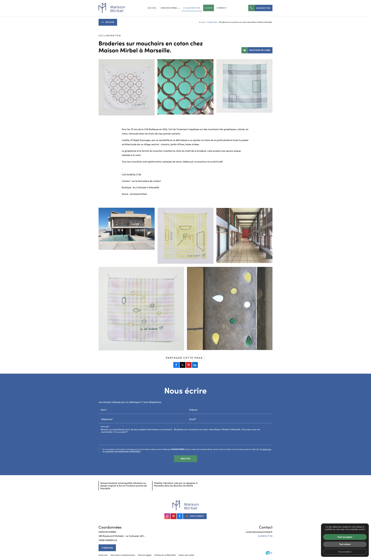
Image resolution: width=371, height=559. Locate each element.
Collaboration (191, 8)
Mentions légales (144, 555)
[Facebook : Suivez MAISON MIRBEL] (180, 516)
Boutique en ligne (259, 50)
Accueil (152, 8)
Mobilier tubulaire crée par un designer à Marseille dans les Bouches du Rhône (176, 484)
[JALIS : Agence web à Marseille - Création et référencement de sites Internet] (268, 553)
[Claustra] (127, 87)
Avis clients (197, 516)
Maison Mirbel (169, 8)
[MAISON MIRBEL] (112, 8)
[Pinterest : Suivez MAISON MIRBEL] (173, 516)
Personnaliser (345, 551)
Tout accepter (345, 536)
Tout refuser (345, 544)
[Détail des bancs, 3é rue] (141, 308)
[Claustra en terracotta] (186, 87)
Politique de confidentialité (165, 555)
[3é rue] (186, 236)
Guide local (103, 555)
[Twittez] (182, 365)
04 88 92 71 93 (263, 8)
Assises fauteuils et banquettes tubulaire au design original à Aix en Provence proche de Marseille (123, 485)
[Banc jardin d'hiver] (229, 308)
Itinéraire (107, 547)
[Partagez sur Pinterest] (189, 365)
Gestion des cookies (186, 555)
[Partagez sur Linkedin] (195, 365)
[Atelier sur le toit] (127, 236)
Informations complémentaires (122, 555)
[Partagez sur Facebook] (176, 365)
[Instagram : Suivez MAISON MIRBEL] (167, 516)
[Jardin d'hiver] (244, 236)
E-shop (209, 8)
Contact (222, 8)
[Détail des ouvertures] (244, 87)
